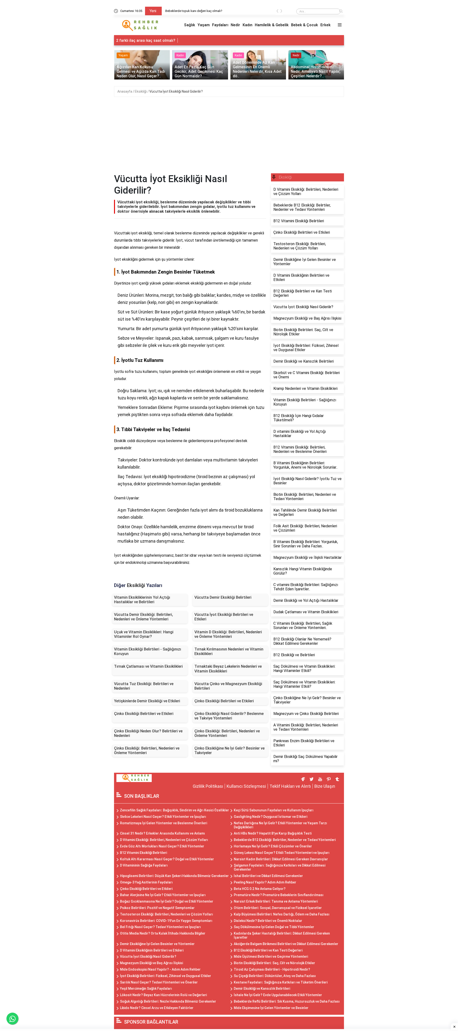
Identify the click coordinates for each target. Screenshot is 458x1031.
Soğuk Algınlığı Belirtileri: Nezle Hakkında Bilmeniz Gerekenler (168, 1001)
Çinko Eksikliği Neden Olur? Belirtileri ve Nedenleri (148, 733)
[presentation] (277, 12)
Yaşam (204, 25)
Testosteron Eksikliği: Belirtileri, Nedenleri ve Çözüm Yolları (166, 914)
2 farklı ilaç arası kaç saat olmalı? (145, 40)
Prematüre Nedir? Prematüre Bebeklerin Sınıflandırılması (278, 895)
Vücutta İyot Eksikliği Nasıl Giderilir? (176, 91)
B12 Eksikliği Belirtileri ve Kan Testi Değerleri (268, 950)
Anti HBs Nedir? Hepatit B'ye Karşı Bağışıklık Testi (273, 833)
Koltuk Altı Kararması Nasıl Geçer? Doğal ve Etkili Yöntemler (167, 859)
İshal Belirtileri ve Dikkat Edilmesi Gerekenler (268, 876)
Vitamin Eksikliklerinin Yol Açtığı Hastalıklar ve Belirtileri (142, 599)
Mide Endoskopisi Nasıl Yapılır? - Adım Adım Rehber (160, 969)
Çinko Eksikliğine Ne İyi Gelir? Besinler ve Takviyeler (229, 750)
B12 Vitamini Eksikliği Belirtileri (143, 853)
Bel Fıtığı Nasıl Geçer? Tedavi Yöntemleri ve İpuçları (160, 927)
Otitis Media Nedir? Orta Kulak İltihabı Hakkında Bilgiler (162, 933)
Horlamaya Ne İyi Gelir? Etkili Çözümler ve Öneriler (273, 846)
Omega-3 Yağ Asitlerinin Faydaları (146, 882)
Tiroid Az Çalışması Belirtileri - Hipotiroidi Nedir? (272, 969)
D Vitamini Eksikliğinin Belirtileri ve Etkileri (151, 950)
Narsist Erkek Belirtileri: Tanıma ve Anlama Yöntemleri (276, 901)
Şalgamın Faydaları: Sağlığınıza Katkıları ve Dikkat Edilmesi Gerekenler (279, 867)
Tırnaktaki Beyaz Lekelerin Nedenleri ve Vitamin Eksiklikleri (228, 668)
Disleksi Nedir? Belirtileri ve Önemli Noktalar (268, 921)
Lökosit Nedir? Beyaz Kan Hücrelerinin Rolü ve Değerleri (163, 995)
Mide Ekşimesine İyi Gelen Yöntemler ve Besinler (271, 1008)
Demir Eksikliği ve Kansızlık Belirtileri (262, 988)
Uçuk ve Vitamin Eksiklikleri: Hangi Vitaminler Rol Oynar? (143, 634)
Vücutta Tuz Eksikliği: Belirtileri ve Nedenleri (143, 686)
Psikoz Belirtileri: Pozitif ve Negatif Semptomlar (157, 908)
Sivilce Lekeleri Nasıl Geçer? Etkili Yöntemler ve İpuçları (163, 817)
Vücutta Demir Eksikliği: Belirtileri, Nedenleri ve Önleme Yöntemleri (143, 616)
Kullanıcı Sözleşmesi (246, 786)
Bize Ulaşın (324, 786)
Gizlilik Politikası (208, 786)
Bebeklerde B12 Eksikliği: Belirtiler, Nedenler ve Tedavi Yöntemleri (285, 840)
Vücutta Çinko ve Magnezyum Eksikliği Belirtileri (228, 686)
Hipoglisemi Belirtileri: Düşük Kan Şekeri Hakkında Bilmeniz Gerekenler (174, 876)
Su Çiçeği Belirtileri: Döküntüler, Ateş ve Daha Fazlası (275, 976)
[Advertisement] (229, 137)
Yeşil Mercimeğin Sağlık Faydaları (146, 988)
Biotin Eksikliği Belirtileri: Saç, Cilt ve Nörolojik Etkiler (274, 963)
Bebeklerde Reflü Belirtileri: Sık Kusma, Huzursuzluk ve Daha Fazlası (287, 1001)
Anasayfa (125, 91)
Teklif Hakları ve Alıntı (290, 786)
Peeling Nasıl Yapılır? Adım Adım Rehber (265, 882)
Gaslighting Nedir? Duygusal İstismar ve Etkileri (270, 817)
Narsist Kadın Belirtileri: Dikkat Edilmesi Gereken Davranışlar (281, 859)
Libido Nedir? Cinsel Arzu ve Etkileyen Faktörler (156, 1008)
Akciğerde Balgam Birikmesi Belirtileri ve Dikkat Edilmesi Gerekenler (286, 944)
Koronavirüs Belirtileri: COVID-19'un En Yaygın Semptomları (166, 921)
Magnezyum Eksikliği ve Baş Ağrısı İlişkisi (151, 963)
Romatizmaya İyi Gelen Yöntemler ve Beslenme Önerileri (163, 823)
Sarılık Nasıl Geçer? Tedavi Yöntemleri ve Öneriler (159, 982)
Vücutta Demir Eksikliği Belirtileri (222, 597)
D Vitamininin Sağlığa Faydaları (144, 865)
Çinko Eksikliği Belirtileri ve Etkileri (224, 701)
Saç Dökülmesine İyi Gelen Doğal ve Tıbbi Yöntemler (274, 927)
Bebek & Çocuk (304, 25)
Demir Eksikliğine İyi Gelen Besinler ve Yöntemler (157, 944)
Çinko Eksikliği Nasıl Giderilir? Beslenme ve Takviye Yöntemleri (229, 715)
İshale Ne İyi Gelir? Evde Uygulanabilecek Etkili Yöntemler (278, 995)
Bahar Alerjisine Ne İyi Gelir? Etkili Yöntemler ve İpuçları (163, 895)
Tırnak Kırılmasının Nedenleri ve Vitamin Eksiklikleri (228, 651)
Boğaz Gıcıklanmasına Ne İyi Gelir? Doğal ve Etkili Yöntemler (166, 901)
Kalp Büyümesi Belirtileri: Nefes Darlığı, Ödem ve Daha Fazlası (281, 914)
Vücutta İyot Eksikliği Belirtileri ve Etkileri (223, 616)
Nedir (235, 25)
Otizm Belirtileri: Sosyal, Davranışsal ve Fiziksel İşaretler (278, 908)
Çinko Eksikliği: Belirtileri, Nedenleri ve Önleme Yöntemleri (227, 733)
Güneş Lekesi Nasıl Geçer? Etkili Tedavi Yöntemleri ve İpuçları (281, 853)
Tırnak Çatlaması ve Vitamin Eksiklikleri (148, 666)
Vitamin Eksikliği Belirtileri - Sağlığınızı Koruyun (147, 651)
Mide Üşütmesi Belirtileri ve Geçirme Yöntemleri (271, 956)
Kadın (247, 25)
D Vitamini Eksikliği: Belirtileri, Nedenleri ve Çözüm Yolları (164, 840)
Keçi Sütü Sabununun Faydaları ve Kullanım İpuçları (273, 810)
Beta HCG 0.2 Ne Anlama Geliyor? (260, 889)
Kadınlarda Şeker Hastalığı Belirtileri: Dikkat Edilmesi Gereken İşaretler (282, 935)
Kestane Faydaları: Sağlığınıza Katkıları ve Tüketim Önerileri (281, 982)
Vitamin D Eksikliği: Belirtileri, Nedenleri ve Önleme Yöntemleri (228, 634)
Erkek (325, 25)
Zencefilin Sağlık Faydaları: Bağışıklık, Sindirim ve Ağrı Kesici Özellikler (174, 810)
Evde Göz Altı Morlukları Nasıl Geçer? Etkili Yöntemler (162, 846)
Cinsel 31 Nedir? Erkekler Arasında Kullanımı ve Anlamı (162, 833)
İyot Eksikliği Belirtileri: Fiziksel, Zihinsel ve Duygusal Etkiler (165, 976)
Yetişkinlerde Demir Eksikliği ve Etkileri (147, 701)
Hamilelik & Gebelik (272, 25)
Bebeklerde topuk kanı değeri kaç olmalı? (193, 11)
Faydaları (220, 25)
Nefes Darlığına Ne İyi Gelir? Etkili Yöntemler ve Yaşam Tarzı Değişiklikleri (280, 825)
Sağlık (189, 25)
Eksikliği (141, 91)
